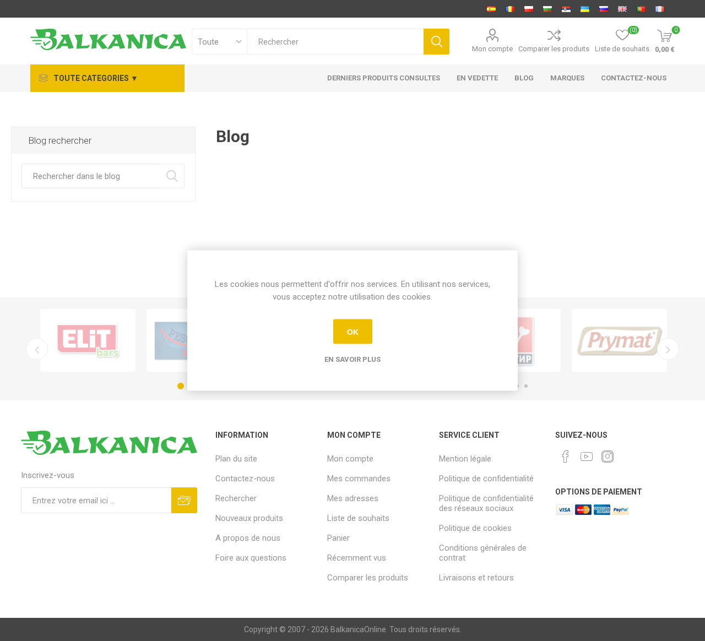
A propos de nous (247, 538)
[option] (88, 340)
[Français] (660, 9)
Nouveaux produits (249, 518)
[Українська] (585, 9)
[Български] (547, 9)
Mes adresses (352, 498)
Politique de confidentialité (486, 479)
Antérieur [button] (37, 349)
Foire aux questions (250, 558)
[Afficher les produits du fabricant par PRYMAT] (619, 340)
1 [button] (180, 386)
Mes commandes (359, 479)
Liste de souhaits (358, 518)
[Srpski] (566, 9)
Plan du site (236, 459)
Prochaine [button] (668, 349)
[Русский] (603, 9)
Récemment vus (356, 558)
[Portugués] (641, 9)
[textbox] (335, 42)
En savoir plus (352, 359)
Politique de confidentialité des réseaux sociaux (486, 503)
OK (353, 331)
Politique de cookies (475, 528)
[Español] (491, 9)
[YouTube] (586, 456)
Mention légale (465, 459)
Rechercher (172, 176)
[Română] (510, 9)
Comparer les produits (553, 49)
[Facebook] (565, 456)
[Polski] (529, 9)
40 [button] (526, 386)
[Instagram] (607, 456)
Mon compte (492, 49)
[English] (622, 9)
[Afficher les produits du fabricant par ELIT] (87, 340)
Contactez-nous (245, 479)
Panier (338, 538)
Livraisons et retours (476, 578)
